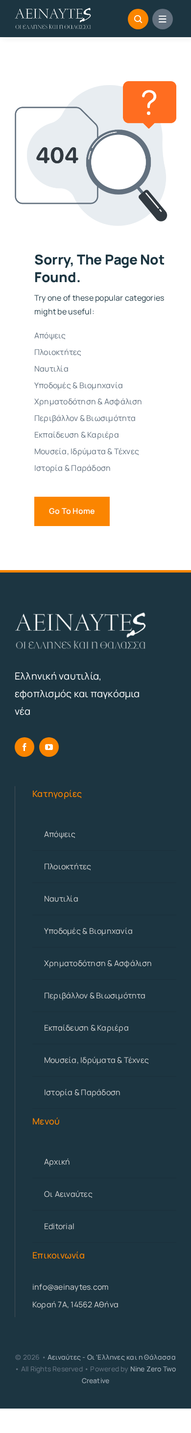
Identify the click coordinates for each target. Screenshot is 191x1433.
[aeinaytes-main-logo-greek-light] (53, 11)
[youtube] (49, 747)
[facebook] (24, 747)
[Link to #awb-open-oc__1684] (162, 19)
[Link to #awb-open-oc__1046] (138, 19)
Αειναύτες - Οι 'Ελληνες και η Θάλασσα (112, 1357)
